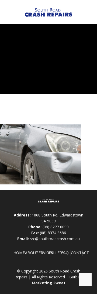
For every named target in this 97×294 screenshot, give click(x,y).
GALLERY (56, 252)
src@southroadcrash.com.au (55, 238)
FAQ (65, 252)
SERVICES (44, 252)
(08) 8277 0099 (56, 226)
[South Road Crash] (48, 12)
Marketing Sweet (48, 282)
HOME (19, 252)
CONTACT (80, 252)
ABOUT (31, 252)
